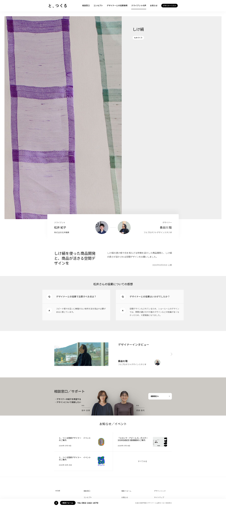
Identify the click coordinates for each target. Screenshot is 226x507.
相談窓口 (86, 5)
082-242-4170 (87, 502)
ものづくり (138, 38)
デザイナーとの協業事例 (117, 5)
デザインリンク (160, 491)
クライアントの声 (138, 5)
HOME (57, 491)
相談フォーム (126, 491)
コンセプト (98, 5)
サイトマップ (159, 497)
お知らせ (153, 5)
